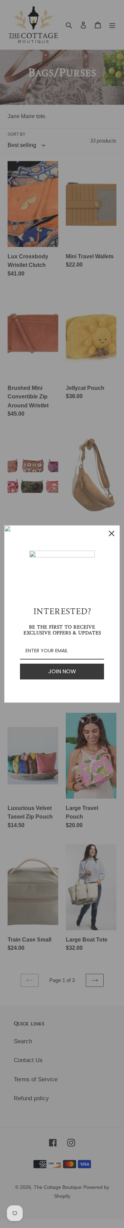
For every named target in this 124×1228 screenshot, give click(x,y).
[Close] (111, 533)
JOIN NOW (62, 671)
